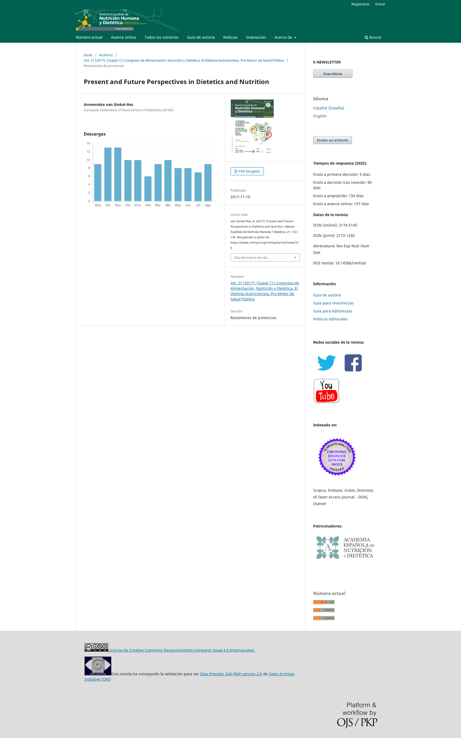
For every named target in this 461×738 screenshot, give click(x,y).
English (320, 115)
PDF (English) (249, 171)
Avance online (123, 37)
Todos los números (161, 37)
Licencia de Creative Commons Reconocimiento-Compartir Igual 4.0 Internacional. (182, 650)
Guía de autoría (201, 37)
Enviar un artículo (332, 140)
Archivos (106, 55)
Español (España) (328, 107)
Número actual (89, 37)
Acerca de (284, 37)
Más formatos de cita (251, 257)
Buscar (374, 37)
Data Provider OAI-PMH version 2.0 (231, 673)
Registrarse (360, 4)
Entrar (380, 4)
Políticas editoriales (330, 319)
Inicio (88, 55)
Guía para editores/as (332, 311)
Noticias (230, 37)
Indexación (256, 37)
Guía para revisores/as (333, 302)
